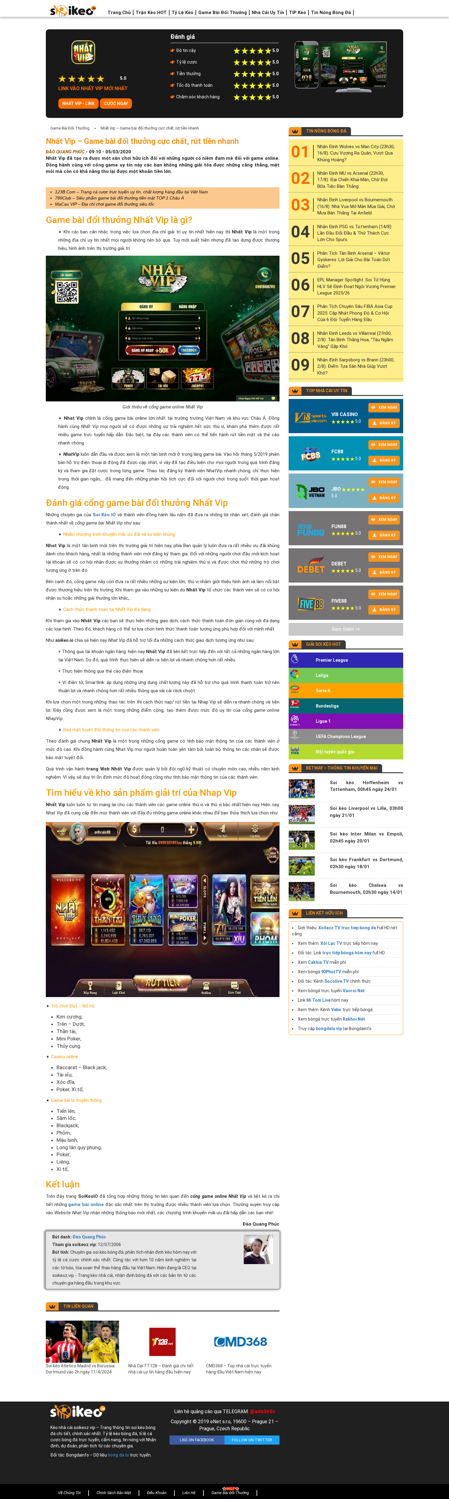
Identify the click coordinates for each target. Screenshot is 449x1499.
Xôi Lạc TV (331, 943)
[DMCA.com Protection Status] (344, 1444)
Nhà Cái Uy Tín (268, 12)
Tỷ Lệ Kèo (182, 12)
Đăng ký (387, 423)
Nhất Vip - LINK (78, 103)
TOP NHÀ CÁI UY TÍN (326, 390)
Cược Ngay (116, 103)
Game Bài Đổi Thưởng (222, 12)
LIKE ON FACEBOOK (197, 1440)
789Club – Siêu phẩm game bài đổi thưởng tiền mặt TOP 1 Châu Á (119, 198)
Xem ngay (387, 407)
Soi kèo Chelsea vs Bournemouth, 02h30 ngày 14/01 (366, 889)
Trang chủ (119, 12)
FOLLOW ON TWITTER (252, 1440)
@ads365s (262, 1411)
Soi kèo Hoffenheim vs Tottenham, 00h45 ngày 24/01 (366, 786)
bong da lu (118, 1455)
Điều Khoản (156, 1492)
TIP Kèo (297, 12)
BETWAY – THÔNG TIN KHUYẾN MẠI (342, 768)
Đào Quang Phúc (89, 1236)
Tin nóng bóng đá (331, 12)
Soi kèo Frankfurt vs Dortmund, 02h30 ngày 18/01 (366, 863)
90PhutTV (331, 971)
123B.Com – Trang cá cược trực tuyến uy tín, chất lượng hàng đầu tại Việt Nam (131, 191)
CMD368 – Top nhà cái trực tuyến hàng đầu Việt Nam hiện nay (239, 1368)
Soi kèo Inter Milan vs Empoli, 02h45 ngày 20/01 (366, 837)
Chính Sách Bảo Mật (114, 1492)
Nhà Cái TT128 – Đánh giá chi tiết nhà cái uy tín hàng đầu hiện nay (161, 1368)
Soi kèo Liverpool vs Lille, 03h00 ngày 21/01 (366, 812)
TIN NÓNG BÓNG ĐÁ (326, 131)
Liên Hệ (188, 1492)
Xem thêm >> (346, 629)
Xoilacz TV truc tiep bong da (347, 927)
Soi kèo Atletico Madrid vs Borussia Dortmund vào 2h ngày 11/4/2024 (80, 1368)
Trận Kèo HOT (151, 12)
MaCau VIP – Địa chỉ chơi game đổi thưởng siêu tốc (104, 204)
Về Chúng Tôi (69, 1492)
